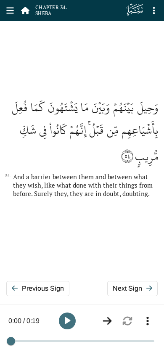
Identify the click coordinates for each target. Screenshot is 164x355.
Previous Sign (43, 288)
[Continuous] (107, 321)
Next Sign (127, 288)
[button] (67, 321)
